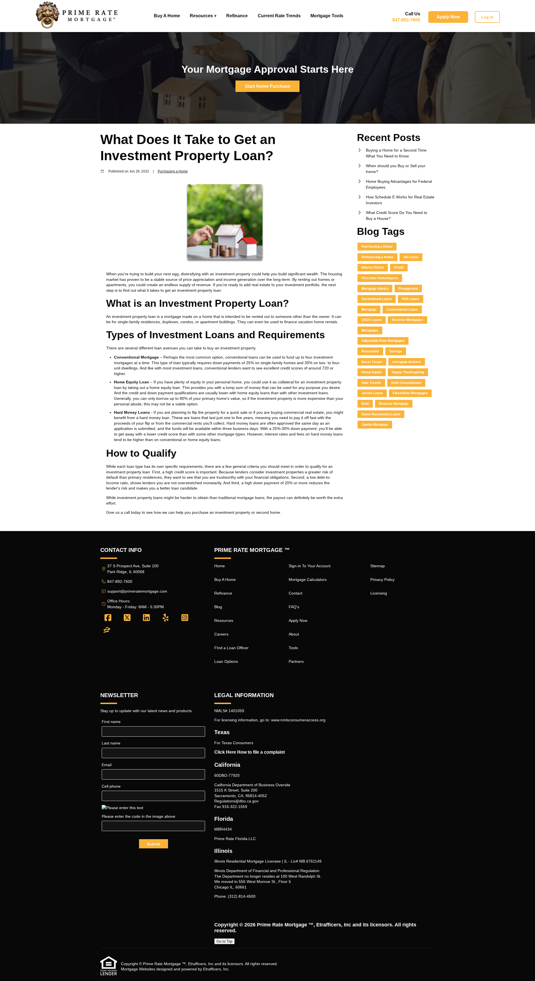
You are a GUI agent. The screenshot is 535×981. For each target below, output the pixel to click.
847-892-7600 (406, 20)
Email (106, 765)
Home (219, 566)
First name (111, 721)
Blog (218, 607)
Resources (223, 620)
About (294, 634)
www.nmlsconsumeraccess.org (298, 720)
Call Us (412, 13)
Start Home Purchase (267, 86)
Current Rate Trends (279, 15)
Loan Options (226, 661)
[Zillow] (107, 630)
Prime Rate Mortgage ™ (285, 925)
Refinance (237, 15)
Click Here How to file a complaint (249, 752)
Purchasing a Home (173, 171)
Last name (111, 743)
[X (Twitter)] (127, 618)
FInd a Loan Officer (231, 648)
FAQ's (294, 607)
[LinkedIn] (146, 618)
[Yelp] (166, 618)
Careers (221, 634)
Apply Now (448, 16)
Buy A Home (167, 15)
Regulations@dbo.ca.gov (236, 801)
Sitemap (377, 566)
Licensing (378, 593)
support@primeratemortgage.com (137, 591)
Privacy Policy (382, 579)
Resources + (203, 15)
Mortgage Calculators (308, 579)
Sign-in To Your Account (309, 566)
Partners (296, 661)
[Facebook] (108, 618)
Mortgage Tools (326, 15)
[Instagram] (185, 618)
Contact (295, 593)
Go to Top (224, 941)
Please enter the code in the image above (138, 816)
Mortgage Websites (138, 969)
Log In (487, 17)
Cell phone (111, 786)
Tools (293, 648)
